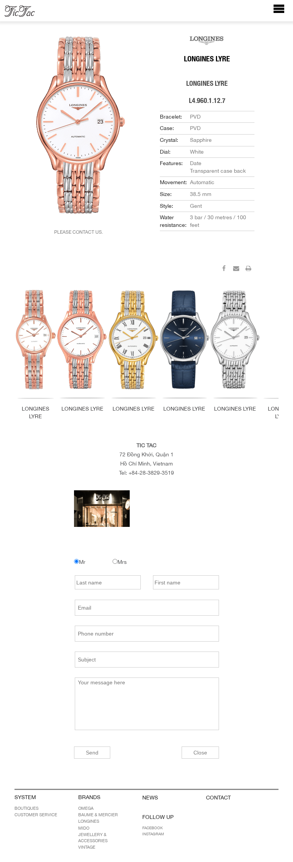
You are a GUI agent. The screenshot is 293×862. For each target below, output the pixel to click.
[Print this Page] (248, 269)
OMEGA (85, 808)
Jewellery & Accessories (93, 837)
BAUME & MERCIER (98, 814)
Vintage (86, 847)
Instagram (153, 834)
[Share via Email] (236, 269)
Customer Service (35, 814)
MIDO (83, 828)
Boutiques (26, 808)
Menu (283, 12)
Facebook (152, 827)
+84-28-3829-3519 (151, 473)
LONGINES (88, 821)
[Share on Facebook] (224, 269)
